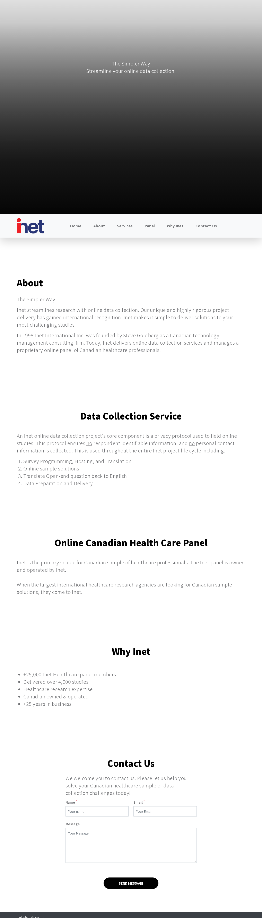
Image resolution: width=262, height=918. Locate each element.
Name (71, 802)
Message (73, 823)
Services (125, 225)
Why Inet (175, 225)
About (99, 225)
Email (139, 802)
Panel (150, 225)
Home (75, 225)
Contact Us (206, 225)
